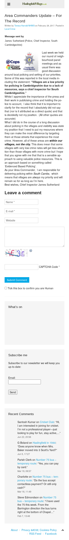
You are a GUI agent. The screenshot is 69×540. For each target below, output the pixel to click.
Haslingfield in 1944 (44, 442)
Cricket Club (47, 422)
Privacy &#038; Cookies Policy (39, 530)
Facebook (51, 533)
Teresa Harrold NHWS (24, 25)
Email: (11, 378)
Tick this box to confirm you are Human (30, 288)
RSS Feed (35, 533)
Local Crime (10, 28)
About (14, 530)
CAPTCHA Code (48, 267)
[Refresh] (31, 250)
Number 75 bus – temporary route (36, 499)
